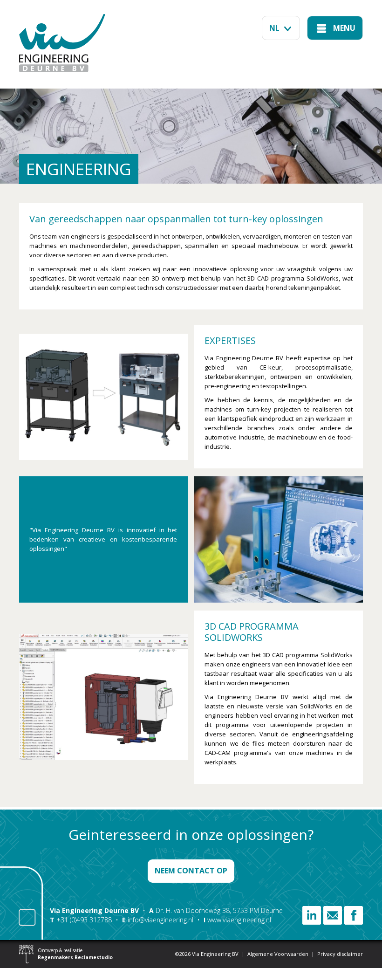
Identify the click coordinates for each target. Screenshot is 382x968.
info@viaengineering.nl (160, 919)
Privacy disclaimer (340, 953)
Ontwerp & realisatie (75, 954)
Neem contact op (191, 870)
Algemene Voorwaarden (277, 953)
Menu (344, 28)
